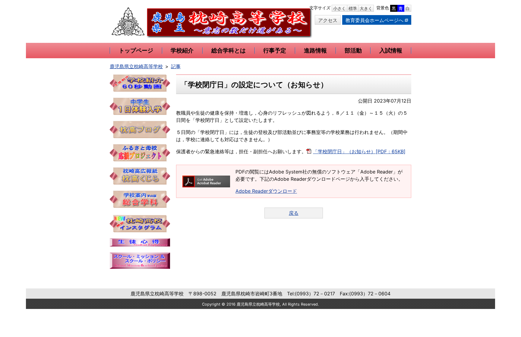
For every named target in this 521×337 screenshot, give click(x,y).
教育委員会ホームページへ (374, 20)
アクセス (327, 20)
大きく (366, 8)
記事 (176, 66)
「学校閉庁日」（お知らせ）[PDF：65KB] (359, 151)
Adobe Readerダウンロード (266, 191)
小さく (339, 8)
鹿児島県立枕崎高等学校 (136, 66)
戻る (293, 213)
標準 (353, 8)
